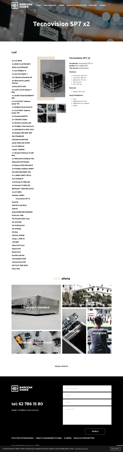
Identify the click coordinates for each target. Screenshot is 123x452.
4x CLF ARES (17, 192)
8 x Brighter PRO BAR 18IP (22, 133)
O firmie (67, 438)
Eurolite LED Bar (18, 255)
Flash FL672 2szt (18, 245)
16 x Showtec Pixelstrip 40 (22, 77)
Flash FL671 (16, 252)
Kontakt (93, 5)
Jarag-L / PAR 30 (18, 239)
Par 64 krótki (17, 222)
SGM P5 (15, 209)
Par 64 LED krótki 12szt (21, 219)
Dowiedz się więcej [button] (81, 449)
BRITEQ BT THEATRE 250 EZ (23, 189)
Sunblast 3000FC (18, 195)
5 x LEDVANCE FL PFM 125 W (23, 129)
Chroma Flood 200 (19, 262)
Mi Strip (15, 232)
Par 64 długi (16, 229)
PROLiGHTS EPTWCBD (20, 162)
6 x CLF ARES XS (18, 146)
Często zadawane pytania (49, 438)
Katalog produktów (76, 5)
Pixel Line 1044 (17, 215)
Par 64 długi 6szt (18, 225)
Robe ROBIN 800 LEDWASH (22, 212)
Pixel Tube (16, 269)
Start (39, 5)
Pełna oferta (61, 366)
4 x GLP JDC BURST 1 (20, 74)
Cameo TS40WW (18, 149)
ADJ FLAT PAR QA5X (20, 265)
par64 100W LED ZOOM (21, 143)
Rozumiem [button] (115, 449)
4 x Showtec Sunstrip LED (21, 123)
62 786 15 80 (31, 403)
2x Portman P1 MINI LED (21, 185)
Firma (61, 5)
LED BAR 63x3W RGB (20, 139)
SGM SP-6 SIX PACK (19, 205)
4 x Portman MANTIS (20, 116)
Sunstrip (15, 202)
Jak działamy (50, 5)
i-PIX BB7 (15, 242)
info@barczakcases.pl (28, 410)
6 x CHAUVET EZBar (19, 119)
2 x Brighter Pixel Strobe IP (22, 107)
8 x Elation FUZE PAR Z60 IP (22, 165)
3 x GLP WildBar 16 (19, 71)
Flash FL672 (16, 249)
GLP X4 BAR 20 (17, 179)
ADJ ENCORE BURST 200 (21, 172)
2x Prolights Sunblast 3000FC (23, 169)
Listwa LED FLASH (19, 86)
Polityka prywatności (22, 438)
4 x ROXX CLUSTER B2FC (21, 64)
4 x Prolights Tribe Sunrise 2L (23, 126)
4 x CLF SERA (17, 61)
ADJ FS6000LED (18, 136)
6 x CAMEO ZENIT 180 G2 (21, 175)
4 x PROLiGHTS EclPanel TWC (23, 159)
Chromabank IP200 (19, 259)
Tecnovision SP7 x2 (23, 199)
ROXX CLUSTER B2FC (20, 67)
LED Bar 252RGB (18, 235)
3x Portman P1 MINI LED (21, 182)
